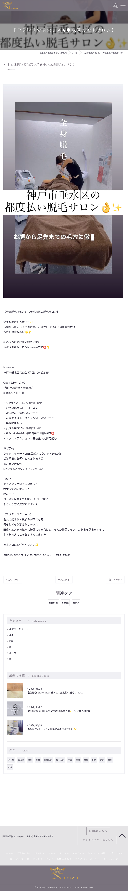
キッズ (12, 653)
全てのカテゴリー (18, 629)
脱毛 (30, 760)
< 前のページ (13, 579)
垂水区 (21, 760)
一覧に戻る (64, 579)
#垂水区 (53, 603)
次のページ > (115, 579)
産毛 (110, 760)
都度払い (48, 760)
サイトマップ (110, 859)
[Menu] (123, 5)
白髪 (86, 760)
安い (102, 760)
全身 (11, 635)
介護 (10, 767)
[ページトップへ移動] (122, 835)
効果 (94, 760)
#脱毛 (76, 603)
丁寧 (70, 760)
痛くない (60, 760)
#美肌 (65, 603)
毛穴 (38, 760)
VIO (11, 641)
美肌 (78, 760)
